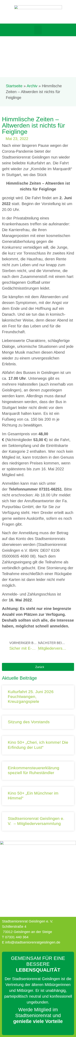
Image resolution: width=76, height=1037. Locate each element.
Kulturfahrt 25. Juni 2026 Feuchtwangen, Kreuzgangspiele (31, 696)
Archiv (32, 86)
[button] (38, 30)
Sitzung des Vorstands (29, 722)
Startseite (14, 86)
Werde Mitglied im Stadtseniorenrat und (38, 1015)
